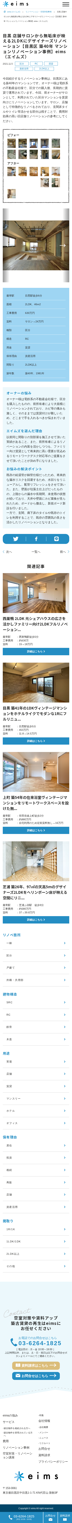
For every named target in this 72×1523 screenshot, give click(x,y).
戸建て (10, 967)
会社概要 (43, 1427)
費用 (6, 1441)
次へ (9, 551)
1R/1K (10, 1229)
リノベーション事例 (16, 1447)
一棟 (9, 943)
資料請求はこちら (35, 1365)
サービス (9, 1421)
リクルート (44, 1443)
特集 (41, 1415)
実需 (9, 1061)
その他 (10, 1266)
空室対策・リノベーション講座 (17, 1455)
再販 (9, 1182)
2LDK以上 (44, 68)
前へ (63, 551)
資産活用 (24, 68)
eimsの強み (10, 1415)
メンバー (43, 1432)
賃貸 (51, 63)
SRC (9, 1002)
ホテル (10, 1110)
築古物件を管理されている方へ (18, 1434)
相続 (9, 1170)
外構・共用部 (15, 980)
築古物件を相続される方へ (17, 1428)
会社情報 (44, 1420)
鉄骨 (9, 1026)
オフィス (12, 1123)
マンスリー (13, 1098)
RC (36, 63)
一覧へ (36, 551)
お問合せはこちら (35, 1376)
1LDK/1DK (13, 1241)
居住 (9, 1145)
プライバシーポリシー (53, 1461)
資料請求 (44, 1455)
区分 (22, 63)
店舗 (9, 1073)
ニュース (43, 1438)
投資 (9, 1157)
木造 (9, 1039)
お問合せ (44, 1448)
